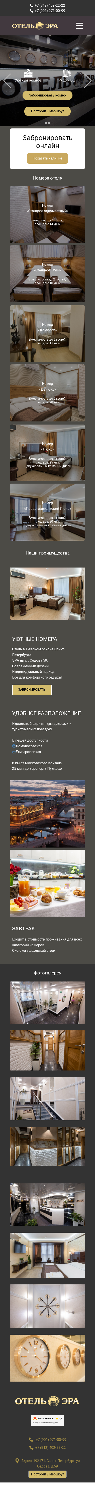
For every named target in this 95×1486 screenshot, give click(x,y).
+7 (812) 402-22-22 (50, 5)
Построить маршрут (47, 111)
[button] (7, 81)
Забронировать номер (47, 95)
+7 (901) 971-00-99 (50, 11)
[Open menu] (79, 26)
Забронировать (31, 689)
